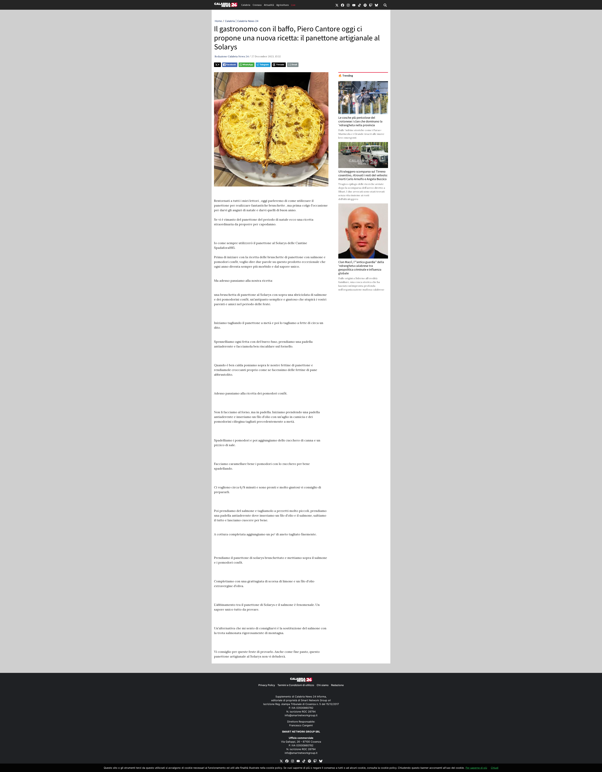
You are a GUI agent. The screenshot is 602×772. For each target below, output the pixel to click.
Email (294, 64)
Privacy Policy (266, 685)
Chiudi (494, 767)
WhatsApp (248, 64)
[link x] (337, 4)
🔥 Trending (345, 75)
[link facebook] (342, 4)
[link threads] (376, 4)
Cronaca (257, 4)
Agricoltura (282, 4)
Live (293, 4)
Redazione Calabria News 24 (232, 56)
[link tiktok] (359, 4)
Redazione (337, 685)
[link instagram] (348, 4)
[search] (385, 4)
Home (218, 21)
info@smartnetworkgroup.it (301, 715)
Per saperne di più (476, 767)
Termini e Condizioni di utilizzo (295, 685)
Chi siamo (323, 685)
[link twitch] (371, 4)
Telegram (264, 64)
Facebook (231, 64)
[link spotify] (365, 4)
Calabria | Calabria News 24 (241, 21)
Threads (280, 64)
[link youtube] (354, 4)
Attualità (269, 4)
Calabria (245, 4)
